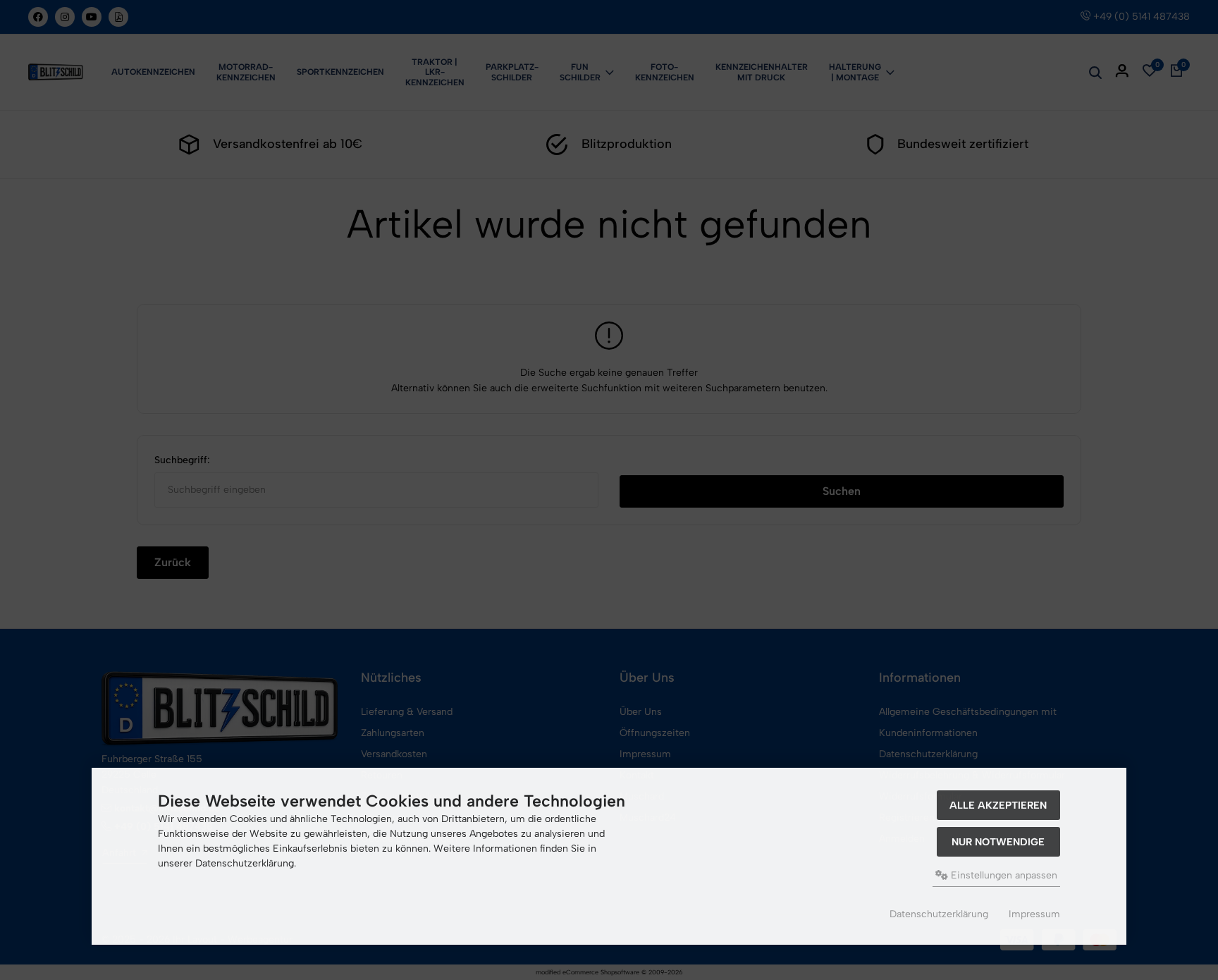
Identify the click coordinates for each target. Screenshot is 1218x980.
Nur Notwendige (998, 841)
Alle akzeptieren (998, 805)
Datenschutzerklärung (939, 914)
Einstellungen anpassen (1002, 875)
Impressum (1034, 914)
